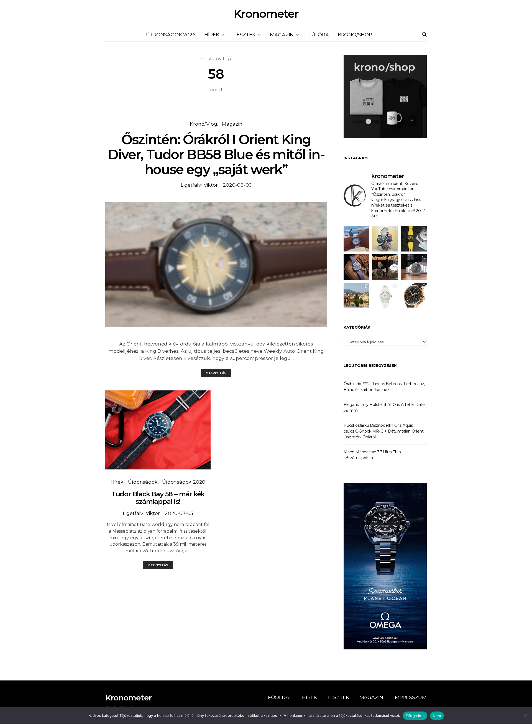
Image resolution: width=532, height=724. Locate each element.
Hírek (211, 34)
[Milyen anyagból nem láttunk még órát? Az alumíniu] (385, 296)
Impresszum (410, 697)
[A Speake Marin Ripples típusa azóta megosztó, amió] (356, 267)
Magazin (282, 34)
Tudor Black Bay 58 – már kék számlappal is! (157, 497)
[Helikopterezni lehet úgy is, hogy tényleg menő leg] (414, 239)
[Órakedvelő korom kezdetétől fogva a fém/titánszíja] (356, 239)
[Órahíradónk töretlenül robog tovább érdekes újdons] (385, 267)
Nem (437, 715)
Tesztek (244, 34)
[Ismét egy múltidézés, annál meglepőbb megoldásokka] (414, 267)
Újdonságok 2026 (170, 34)
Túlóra (318, 34)
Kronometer (266, 13)
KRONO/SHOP (355, 34)
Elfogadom (415, 715)
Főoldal (280, 697)
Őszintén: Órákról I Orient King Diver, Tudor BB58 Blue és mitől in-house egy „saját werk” (216, 154)
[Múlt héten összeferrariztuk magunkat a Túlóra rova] (356, 296)
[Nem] (525, 715)
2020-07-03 (179, 513)
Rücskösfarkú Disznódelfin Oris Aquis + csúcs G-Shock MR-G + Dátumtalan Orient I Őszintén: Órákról (385, 431)
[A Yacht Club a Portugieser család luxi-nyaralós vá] (414, 296)
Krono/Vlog (203, 124)
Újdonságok (142, 482)
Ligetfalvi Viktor (199, 185)
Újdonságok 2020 (183, 482)
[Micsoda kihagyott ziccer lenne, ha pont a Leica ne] (385, 239)
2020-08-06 (237, 185)
